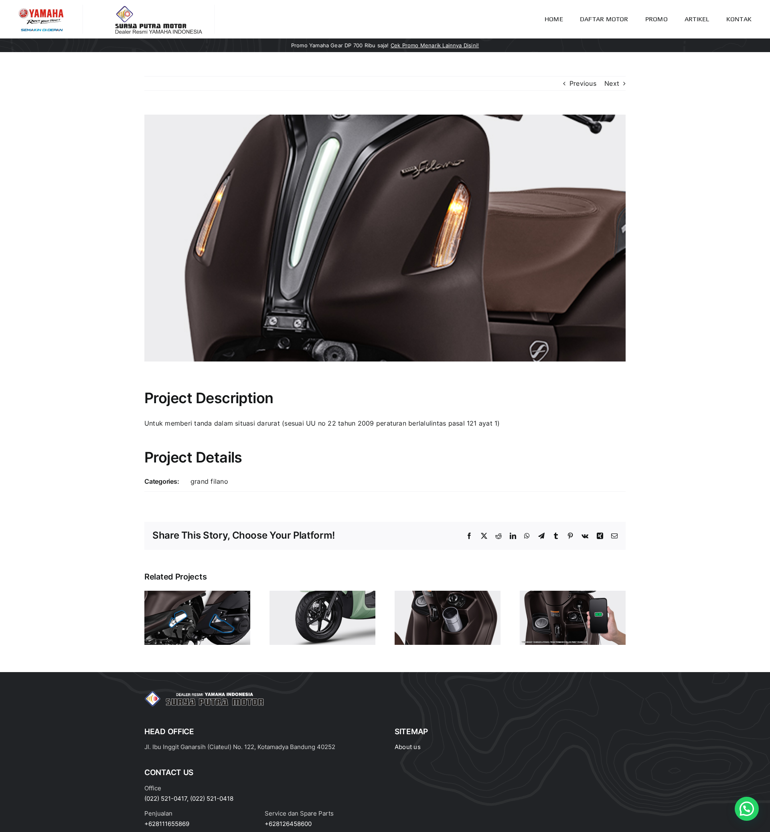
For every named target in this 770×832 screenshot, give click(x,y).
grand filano (209, 481)
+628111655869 (166, 824)
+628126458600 (288, 824)
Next (611, 83)
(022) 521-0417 (165, 798)
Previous (582, 83)
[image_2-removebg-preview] (41, 8)
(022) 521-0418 (211, 798)
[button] (747, 809)
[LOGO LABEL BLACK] (157, 8)
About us (408, 747)
